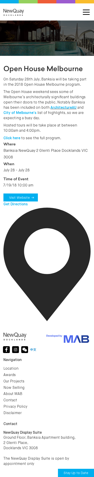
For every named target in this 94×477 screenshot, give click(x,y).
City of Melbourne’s (20, 113)
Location (10, 369)
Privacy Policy (15, 407)
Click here (11, 138)
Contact (10, 400)
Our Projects (13, 381)
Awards (9, 375)
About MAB (12, 394)
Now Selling (13, 388)
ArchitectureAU (63, 108)
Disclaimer (12, 413)
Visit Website (19, 197)
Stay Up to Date (76, 473)
